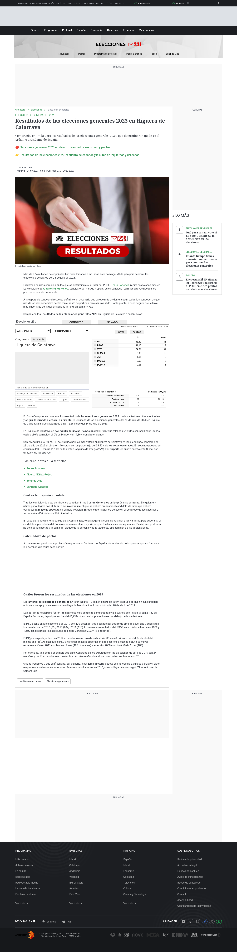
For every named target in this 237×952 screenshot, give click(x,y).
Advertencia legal (187, 865)
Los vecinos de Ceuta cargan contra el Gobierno (83, 3)
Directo (34, 30)
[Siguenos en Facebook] (204, 921)
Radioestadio (22, 876)
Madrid (73, 859)
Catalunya (74, 865)
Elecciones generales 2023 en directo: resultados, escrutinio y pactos (65, 147)
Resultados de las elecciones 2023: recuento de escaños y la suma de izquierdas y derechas (79, 155)
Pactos (81, 54)
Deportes (112, 30)
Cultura (127, 888)
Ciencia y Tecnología (134, 894)
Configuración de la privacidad (194, 905)
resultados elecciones (30, 681)
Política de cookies (188, 871)
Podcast (67, 30)
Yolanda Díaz (172, 54)
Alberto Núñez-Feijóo (39, 474)
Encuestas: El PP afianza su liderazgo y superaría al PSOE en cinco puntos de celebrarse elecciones (201, 284)
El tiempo (128, 30)
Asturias (74, 888)
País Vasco (75, 894)
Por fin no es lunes (25, 894)
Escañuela (75, 393)
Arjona (20, 405)
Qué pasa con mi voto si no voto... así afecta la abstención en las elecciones (201, 237)
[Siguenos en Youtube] (183, 921)
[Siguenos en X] (212, 921)
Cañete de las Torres (46, 399)
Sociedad (128, 876)
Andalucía (38, 339)
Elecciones (36, 109)
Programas (50, 30)
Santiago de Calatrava (27, 393)
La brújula (20, 871)
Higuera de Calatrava (35, 345)
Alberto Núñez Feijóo (55, 288)
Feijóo (154, 54)
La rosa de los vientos (27, 888)
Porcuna (61, 393)
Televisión (129, 882)
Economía (96, 30)
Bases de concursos (189, 882)
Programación (144, 3)
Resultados (63, 54)
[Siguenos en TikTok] (190, 921)
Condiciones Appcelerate (191, 888)
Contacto (182, 894)
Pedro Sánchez (134, 54)
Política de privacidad (189, 859)
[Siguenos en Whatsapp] (219, 921)
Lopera (64, 399)
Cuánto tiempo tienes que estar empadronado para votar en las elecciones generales (201, 260)
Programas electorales (106, 54)
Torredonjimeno (80, 399)
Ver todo (20, 903)
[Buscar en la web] (218, 3)
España (81, 30)
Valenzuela (48, 393)
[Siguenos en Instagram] (197, 921)
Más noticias (146, 30)
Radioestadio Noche (26, 882)
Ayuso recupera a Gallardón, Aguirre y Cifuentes (38, 3)
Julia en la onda (24, 865)
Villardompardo (24, 399)
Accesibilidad (185, 900)
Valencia (74, 876)
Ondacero (20, 109)
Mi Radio (180, 3)
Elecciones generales (58, 109)
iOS (69, 921)
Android (51, 921)
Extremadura (76, 882)
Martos (31, 405)
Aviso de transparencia (190, 876)
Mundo (127, 865)
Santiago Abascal (37, 486)
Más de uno (22, 859)
